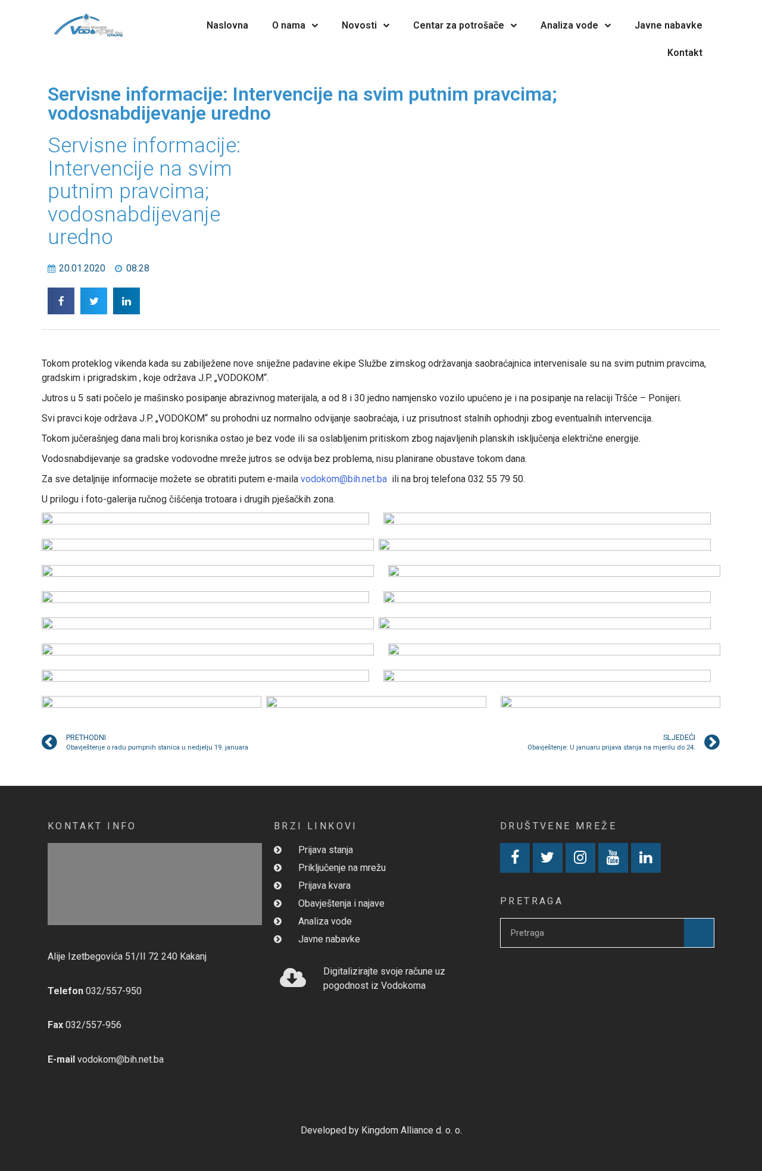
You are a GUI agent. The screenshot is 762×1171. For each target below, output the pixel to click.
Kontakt (684, 52)
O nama (288, 25)
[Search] (699, 933)
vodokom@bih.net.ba (344, 479)
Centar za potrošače (458, 25)
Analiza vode (569, 25)
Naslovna (227, 25)
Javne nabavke (668, 25)
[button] (61, 301)
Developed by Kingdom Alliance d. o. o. (381, 1130)
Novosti (359, 25)
